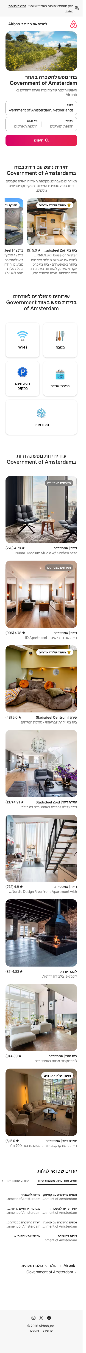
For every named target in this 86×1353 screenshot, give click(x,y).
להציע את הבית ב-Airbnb (27, 24)
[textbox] (59, 126)
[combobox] (41, 110)
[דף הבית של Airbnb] (73, 24)
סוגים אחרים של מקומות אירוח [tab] (57, 1180)
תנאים (34, 1330)
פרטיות (48, 1330)
